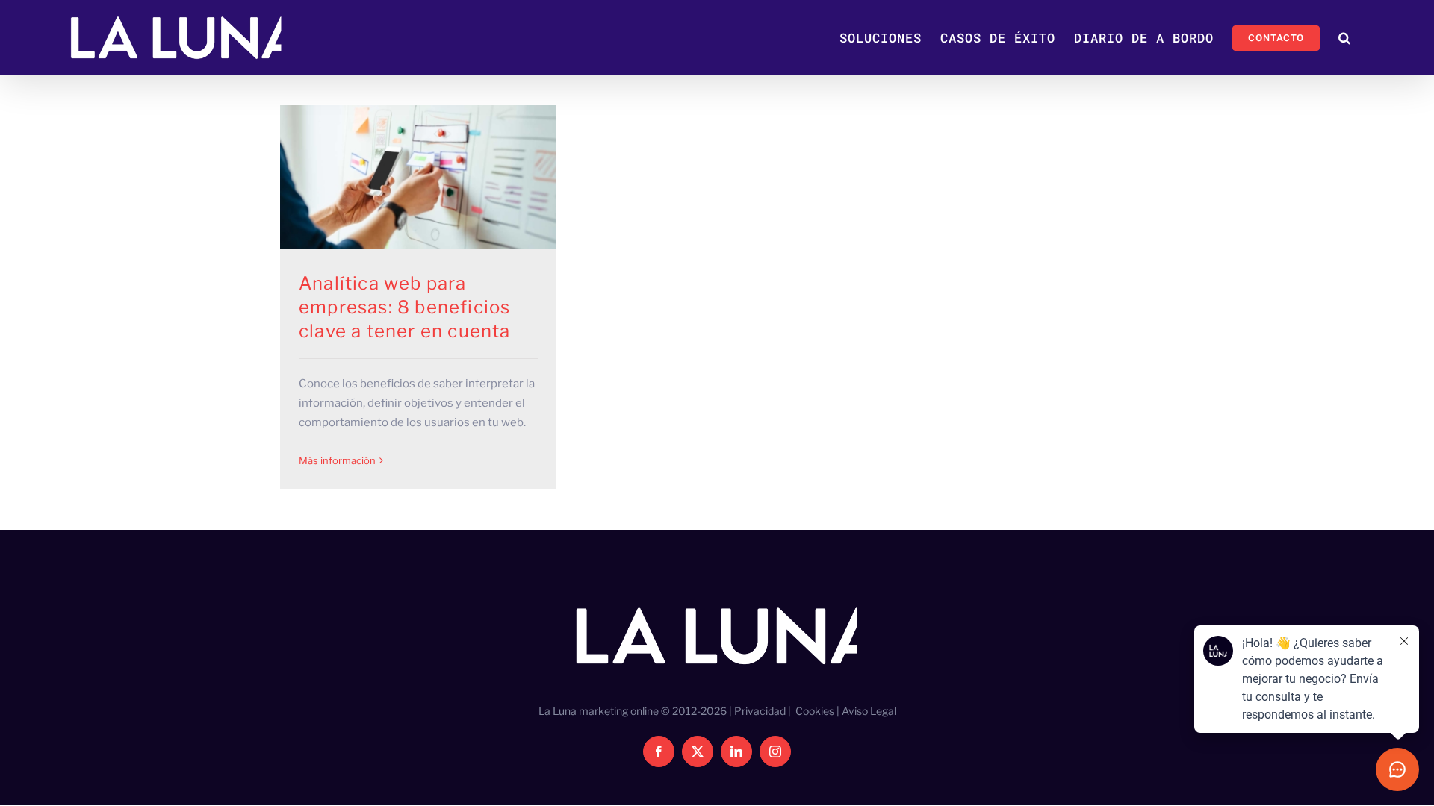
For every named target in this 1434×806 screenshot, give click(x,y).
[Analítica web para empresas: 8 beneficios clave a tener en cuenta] (418, 177)
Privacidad (760, 711)
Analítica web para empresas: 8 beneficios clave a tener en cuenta (405, 307)
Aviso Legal (869, 711)
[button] (1344, 38)
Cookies (814, 711)
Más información (337, 460)
